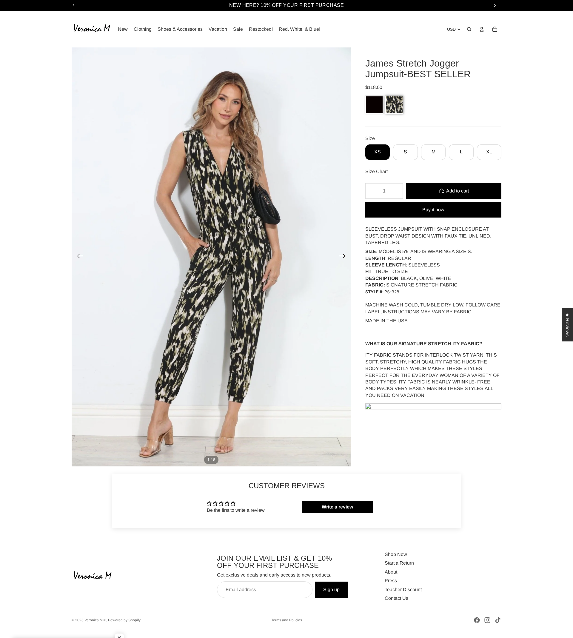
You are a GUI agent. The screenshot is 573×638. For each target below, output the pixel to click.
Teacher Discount (403, 589)
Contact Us (396, 598)
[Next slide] (344, 256)
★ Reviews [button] (567, 325)
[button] (374, 105)
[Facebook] (476, 620)
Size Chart (376, 171)
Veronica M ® (95, 620)
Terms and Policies (286, 620)
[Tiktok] (497, 620)
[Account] (481, 29)
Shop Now (396, 554)
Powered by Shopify (124, 620)
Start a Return (399, 562)
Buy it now (433, 209)
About (391, 571)
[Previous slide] (78, 256)
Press (391, 580)
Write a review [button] (337, 506)
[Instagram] (487, 620)
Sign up (331, 589)
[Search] (469, 29)
